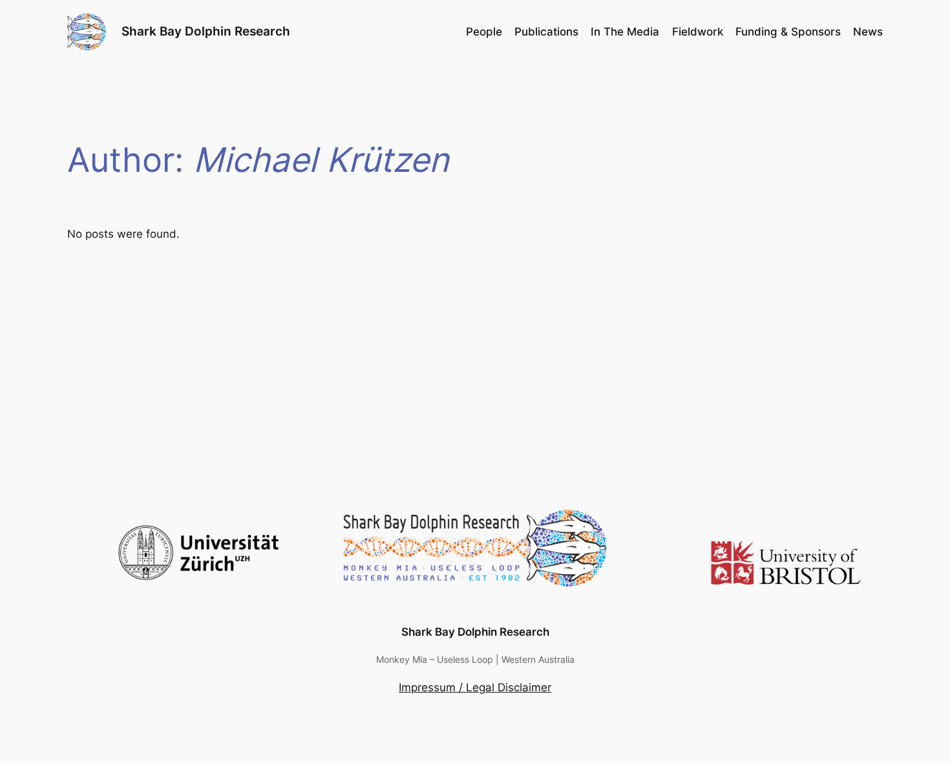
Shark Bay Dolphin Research (205, 31)
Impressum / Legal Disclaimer (475, 687)
